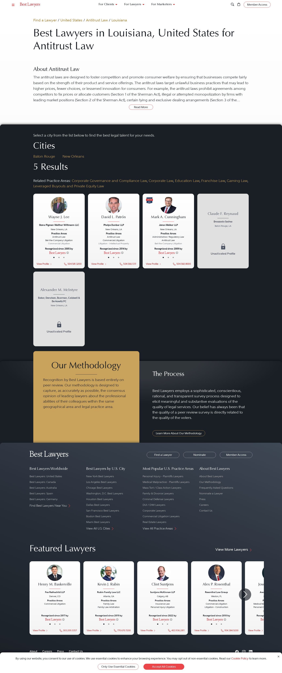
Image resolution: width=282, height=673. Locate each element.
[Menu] (13, 5)
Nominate (199, 454)
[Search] (232, 4)
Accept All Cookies (164, 666)
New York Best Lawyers (100, 476)
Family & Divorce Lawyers (158, 493)
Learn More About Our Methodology (179, 433)
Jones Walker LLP (168, 224)
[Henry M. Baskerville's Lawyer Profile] (55, 577)
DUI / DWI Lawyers (154, 504)
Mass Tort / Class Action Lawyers (162, 487)
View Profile (43, 263)
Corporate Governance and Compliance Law (109, 180)
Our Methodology (210, 482)
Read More (141, 107)
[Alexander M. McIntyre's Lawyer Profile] (59, 309)
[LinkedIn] (250, 651)
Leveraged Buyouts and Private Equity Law (68, 186)
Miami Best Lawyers (98, 522)
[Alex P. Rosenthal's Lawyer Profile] (216, 577)
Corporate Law (161, 180)
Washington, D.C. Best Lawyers (104, 493)
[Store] (238, 4)
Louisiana (119, 20)
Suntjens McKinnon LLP (162, 592)
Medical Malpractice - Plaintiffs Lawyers (166, 482)
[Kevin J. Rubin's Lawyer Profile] (109, 577)
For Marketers (161, 4)
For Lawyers (132, 4)
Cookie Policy (240, 658)
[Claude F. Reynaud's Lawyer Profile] (223, 231)
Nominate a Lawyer (211, 493)
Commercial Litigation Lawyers (161, 516)
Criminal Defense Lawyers (158, 499)
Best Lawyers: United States (46, 476)
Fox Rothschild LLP (55, 592)
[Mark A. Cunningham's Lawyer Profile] (168, 209)
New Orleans (73, 156)
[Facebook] (237, 651)
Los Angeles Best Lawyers (101, 482)
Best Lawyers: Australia (43, 487)
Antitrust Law (97, 20)
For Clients (106, 4)
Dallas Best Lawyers (98, 504)
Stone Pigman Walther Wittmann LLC (59, 224)
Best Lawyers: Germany (44, 499)
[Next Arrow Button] (245, 594)
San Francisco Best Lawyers (102, 510)
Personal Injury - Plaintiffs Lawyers (163, 476)
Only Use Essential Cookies (118, 666)
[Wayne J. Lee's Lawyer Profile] (59, 209)
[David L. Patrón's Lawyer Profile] (113, 209)
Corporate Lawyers (154, 510)
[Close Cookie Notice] (278, 656)
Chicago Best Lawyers (99, 487)
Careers (204, 504)
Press (202, 499)
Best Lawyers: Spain (41, 493)
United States (71, 20)
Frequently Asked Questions (216, 487)
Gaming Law (237, 180)
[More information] (68, 252)
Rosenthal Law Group (216, 592)
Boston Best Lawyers (98, 516)
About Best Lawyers (211, 476)
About (33, 651)
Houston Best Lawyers (99, 499)
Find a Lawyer (45, 20)
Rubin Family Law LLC (108, 592)
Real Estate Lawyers (154, 522)
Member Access (236, 454)
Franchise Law (213, 180)
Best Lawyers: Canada (43, 482)
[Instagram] (244, 651)
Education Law (187, 180)
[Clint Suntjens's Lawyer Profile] (163, 577)
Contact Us (205, 510)
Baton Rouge (44, 156)
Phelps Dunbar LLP (113, 224)
